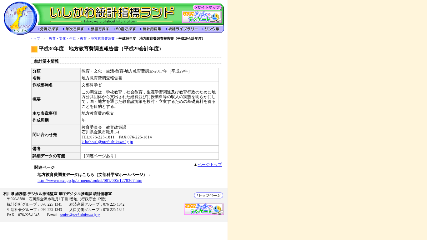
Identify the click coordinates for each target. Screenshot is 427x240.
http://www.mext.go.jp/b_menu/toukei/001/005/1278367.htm (90, 180)
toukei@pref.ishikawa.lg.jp (80, 215)
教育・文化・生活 (62, 38)
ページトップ (210, 164)
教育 (83, 38)
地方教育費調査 (103, 38)
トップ (35, 38)
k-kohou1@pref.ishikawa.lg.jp (107, 142)
